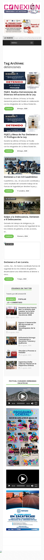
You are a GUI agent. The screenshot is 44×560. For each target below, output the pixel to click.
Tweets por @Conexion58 (16, 294)
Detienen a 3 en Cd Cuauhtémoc (21, 176)
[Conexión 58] (22, 8)
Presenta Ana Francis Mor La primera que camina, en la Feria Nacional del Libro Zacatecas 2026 (27, 311)
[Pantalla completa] (36, 403)
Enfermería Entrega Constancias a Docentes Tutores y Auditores (27, 340)
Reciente (11, 299)
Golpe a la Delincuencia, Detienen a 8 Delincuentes (21, 218)
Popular (22, 299)
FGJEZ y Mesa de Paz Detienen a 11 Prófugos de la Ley (21, 135)
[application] (22, 396)
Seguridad (11, 74)
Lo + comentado (14, 302)
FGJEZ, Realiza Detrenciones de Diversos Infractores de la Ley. (20, 93)
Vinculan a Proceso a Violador (27, 352)
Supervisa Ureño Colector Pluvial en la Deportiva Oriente (27, 364)
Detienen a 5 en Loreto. (16, 262)
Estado (10, 244)
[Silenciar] (32, 403)
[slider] (21, 403)
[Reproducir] (9, 403)
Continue (9, 108)
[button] (22, 396)
